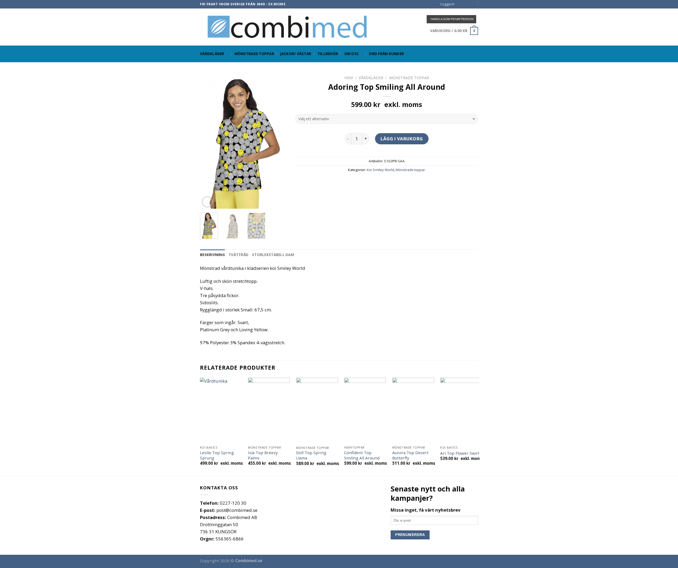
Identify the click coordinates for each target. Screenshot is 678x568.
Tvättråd (238, 254)
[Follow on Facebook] (460, 4)
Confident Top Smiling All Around (362, 455)
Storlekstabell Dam (273, 254)
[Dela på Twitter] (377, 182)
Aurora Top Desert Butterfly (410, 455)
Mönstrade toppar (254, 53)
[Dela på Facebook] (367, 182)
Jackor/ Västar (295, 53)
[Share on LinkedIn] (407, 182)
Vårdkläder (212, 53)
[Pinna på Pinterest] (397, 182)
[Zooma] (207, 201)
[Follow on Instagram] (465, 4)
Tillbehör (328, 53)
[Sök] (476, 53)
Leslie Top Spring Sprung (217, 455)
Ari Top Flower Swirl (459, 453)
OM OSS (351, 53)
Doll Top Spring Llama (311, 455)
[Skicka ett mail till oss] (470, 4)
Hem (348, 77)
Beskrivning (212, 254)
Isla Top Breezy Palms (263, 455)
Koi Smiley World (380, 169)
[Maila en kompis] (387, 182)
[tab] (212, 255)
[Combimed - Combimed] (287, 27)
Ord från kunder (386, 53)
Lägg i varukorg (402, 139)
